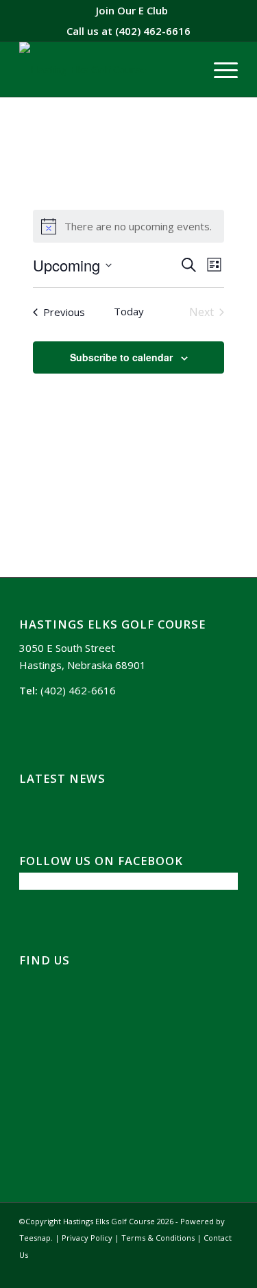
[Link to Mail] (227, 1271)
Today (129, 311)
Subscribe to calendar (121, 357)
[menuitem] (132, 10)
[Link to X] (186, 1271)
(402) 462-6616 (153, 31)
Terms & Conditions (158, 1237)
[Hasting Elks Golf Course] (106, 69)
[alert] (129, 226)
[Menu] (219, 69)
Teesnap (35, 1237)
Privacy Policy (87, 1237)
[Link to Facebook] (207, 1271)
